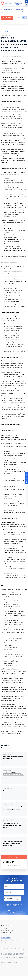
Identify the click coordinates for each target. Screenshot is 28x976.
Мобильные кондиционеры (9, 393)
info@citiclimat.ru (18, 9)
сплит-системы (15, 105)
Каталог (8, 17)
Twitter (26, 21)
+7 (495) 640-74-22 (6, 925)
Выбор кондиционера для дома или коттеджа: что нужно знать (13, 775)
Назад (5, 31)
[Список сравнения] (15, 17)
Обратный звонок (5, 12)
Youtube (15, 21)
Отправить (8, 910)
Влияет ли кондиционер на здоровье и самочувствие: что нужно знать (13, 843)
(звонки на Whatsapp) (12, 11)
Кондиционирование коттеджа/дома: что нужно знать (12, 825)
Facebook (23, 21)
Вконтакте (19, 21)
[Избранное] (19, 17)
